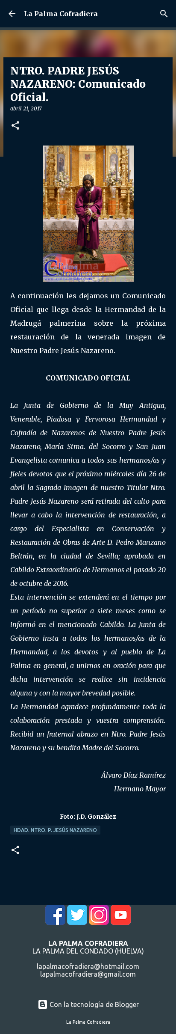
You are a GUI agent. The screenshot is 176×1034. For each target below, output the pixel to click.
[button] (15, 126)
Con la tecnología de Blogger (93, 1004)
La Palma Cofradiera (61, 13)
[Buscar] (164, 13)
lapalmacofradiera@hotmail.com (88, 966)
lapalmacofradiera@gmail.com (88, 974)
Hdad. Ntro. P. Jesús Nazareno (55, 830)
